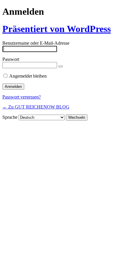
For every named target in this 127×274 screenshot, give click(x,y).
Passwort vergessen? (21, 96)
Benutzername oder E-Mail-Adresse (35, 43)
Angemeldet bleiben (28, 75)
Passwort (10, 59)
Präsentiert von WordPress (56, 29)
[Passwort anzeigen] (60, 66)
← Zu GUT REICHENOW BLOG (35, 106)
